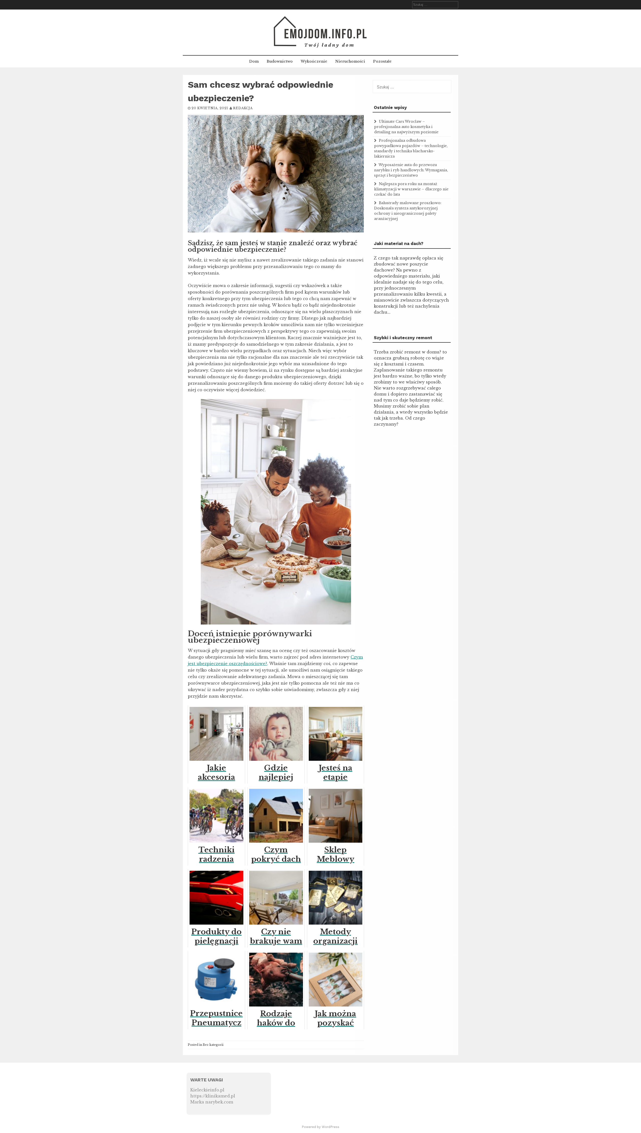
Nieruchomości (350, 61)
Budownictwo (280, 61)
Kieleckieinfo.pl (207, 1089)
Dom (254, 61)
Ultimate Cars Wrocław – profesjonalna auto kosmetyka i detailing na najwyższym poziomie (406, 126)
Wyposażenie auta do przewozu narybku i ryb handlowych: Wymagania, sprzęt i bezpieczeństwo (411, 170)
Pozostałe (382, 61)
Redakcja (243, 108)
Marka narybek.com (211, 1101)
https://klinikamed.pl (212, 1095)
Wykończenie (314, 61)
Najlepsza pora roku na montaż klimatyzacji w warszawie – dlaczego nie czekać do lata (411, 189)
